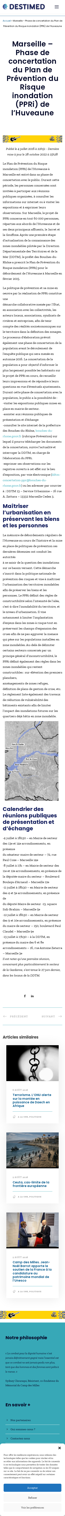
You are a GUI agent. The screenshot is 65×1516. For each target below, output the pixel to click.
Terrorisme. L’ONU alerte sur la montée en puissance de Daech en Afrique (32, 1100)
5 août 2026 (20, 1177)
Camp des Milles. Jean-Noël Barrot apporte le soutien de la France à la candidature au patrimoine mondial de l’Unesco (32, 1271)
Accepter (32, 1487)
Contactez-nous (20, 1438)
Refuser (32, 1497)
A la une (23, 1117)
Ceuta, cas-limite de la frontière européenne (31, 1184)
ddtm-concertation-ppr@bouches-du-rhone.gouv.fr (31, 480)
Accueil (7, 20)
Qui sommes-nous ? (22, 1429)
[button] (59, 1448)
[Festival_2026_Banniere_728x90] (32, 139)
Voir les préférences (32, 1507)
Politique (35, 1117)
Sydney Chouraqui (16, 1380)
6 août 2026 (20, 1090)
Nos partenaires (20, 1420)
